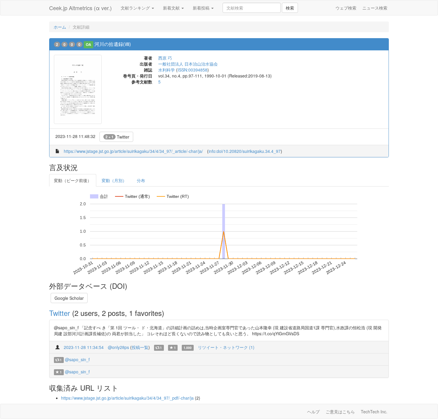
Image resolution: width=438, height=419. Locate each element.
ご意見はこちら (340, 412)
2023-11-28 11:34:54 (84, 347)
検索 (290, 8)
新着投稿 (202, 8)
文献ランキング (136, 8)
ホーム (60, 27)
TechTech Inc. (374, 412)
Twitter (117, 137)
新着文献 (172, 8)
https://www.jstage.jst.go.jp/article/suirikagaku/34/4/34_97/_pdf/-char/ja (127, 398)
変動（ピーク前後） (72, 180)
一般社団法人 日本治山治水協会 (188, 64)
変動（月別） (114, 180)
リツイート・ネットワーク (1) (226, 347)
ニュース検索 (374, 8)
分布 (141, 180)
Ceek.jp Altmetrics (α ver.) (80, 8)
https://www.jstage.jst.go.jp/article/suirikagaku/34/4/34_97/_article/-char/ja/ (133, 151)
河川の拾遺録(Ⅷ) (112, 44)
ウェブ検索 (346, 8)
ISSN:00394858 (192, 70)
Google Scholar (69, 298)
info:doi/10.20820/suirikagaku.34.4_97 (245, 151)
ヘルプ (313, 412)
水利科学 (166, 70)
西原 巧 (165, 58)
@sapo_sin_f (77, 359)
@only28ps (118, 347)
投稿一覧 (140, 347)
